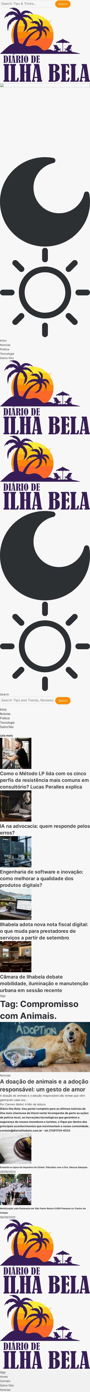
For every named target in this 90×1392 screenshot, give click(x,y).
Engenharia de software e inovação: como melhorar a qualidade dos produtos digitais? (41, 878)
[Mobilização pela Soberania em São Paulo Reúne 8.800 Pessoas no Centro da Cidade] (15, 1204)
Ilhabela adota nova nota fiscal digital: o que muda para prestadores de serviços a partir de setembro (44, 931)
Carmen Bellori (14, 1104)
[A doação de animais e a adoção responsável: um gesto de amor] (45, 1071)
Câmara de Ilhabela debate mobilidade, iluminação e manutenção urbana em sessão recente (44, 983)
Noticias (5, 1075)
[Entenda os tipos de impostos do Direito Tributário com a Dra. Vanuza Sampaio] (15, 1163)
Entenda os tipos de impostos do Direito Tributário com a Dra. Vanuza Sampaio (43, 1167)
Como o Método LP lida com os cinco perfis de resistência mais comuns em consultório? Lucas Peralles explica (44, 780)
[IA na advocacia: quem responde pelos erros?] (15, 820)
